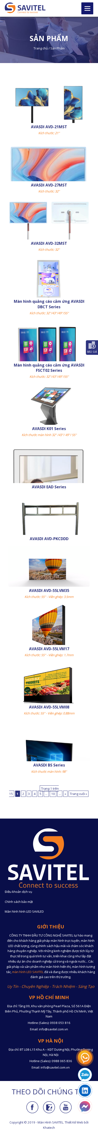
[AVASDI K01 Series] (49, 407)
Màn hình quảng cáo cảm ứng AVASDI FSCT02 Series (49, 367)
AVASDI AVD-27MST (49, 185)
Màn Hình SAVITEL (50, 1122)
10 (53, 794)
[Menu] (87, 8)
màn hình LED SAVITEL (28, 972)
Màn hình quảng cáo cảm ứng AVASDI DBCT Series (49, 304)
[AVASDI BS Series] (49, 758)
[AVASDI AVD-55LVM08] (49, 686)
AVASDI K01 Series (49, 428)
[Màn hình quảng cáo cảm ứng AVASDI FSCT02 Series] (49, 359)
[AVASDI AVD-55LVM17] (49, 628)
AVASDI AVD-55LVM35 (49, 590)
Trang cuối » (78, 794)
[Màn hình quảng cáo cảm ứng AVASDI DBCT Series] (49, 294)
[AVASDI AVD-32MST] (49, 231)
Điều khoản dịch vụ (18, 891)
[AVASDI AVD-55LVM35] (49, 568)
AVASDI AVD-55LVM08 (49, 707)
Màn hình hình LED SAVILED (24, 911)
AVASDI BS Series (49, 765)
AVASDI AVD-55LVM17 (49, 648)
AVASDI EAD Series (49, 487)
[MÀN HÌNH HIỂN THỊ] (25, 7)
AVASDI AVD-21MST (49, 126)
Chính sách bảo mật (19, 902)
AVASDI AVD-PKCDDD (49, 538)
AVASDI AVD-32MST (49, 243)
